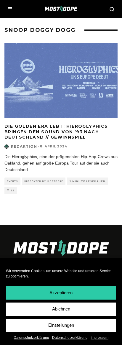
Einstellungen (61, 325)
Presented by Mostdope (43, 181)
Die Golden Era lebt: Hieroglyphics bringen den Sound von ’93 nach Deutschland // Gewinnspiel (56, 131)
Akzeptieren (61, 292)
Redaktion (24, 146)
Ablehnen (61, 308)
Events (12, 181)
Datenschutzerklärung (31, 338)
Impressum (99, 338)
